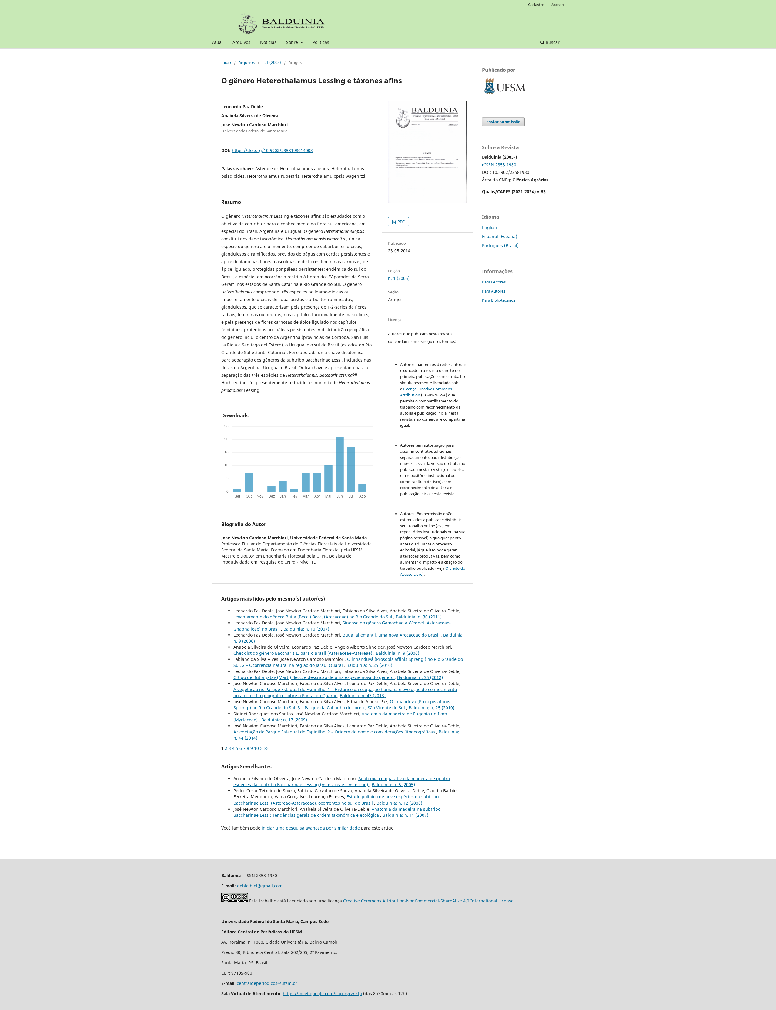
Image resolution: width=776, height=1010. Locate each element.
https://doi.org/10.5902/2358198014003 (272, 150)
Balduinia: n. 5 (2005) (393, 784)
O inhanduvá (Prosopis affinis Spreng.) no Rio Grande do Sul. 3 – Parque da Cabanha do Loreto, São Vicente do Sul (341, 704)
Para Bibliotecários (498, 300)
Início (226, 62)
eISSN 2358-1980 (499, 164)
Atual (217, 42)
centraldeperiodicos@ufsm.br (267, 983)
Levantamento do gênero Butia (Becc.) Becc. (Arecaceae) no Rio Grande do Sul (313, 617)
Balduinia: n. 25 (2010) (369, 665)
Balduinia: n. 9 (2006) (397, 653)
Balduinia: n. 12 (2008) (399, 803)
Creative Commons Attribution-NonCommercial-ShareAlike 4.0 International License (428, 901)
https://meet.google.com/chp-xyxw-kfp (322, 993)
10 (256, 748)
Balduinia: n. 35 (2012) (420, 677)
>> (266, 748)
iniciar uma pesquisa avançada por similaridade (311, 828)
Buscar (552, 42)
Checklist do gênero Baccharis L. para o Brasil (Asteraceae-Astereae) (303, 653)
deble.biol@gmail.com (260, 886)
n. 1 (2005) (271, 62)
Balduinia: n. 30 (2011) (419, 617)
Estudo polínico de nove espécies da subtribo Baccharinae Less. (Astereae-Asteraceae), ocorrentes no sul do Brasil (336, 800)
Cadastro (536, 4)
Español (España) (499, 236)
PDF (400, 221)
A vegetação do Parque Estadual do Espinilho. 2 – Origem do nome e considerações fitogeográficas (334, 732)
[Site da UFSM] (504, 95)
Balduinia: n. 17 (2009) (284, 720)
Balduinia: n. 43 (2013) (363, 695)
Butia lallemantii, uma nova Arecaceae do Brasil (392, 635)
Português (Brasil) (500, 245)
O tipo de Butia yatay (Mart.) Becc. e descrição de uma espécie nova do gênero (314, 677)
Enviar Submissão (503, 121)
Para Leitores (494, 282)
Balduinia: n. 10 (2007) (306, 629)
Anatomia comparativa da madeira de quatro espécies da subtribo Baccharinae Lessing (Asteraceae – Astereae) (341, 781)
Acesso (557, 4)
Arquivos (241, 42)
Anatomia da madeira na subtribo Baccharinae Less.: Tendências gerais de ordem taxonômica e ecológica (336, 812)
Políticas (321, 42)
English (489, 227)
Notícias (268, 42)
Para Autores (493, 291)
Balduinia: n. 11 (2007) (405, 815)
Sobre (292, 42)
